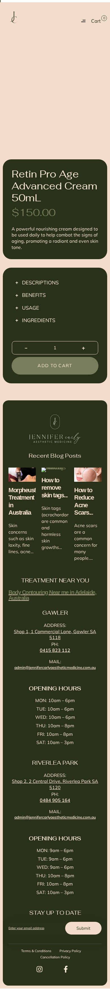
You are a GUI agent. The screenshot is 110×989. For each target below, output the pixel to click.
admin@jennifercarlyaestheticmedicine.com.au (55, 667)
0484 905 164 (55, 800)
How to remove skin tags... (54, 488)
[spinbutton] (55, 348)
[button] (83, 21)
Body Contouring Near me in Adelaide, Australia (52, 595)
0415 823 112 (55, 650)
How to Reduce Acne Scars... (84, 501)
